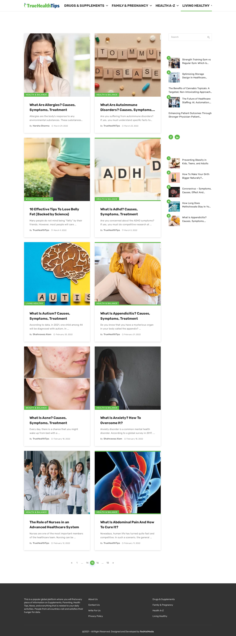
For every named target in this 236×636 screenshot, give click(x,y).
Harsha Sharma (41, 125)
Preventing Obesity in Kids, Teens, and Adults (195, 161)
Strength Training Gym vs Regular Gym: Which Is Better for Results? (196, 61)
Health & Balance (36, 95)
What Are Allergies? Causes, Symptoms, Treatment (53, 107)
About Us (93, 599)
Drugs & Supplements (84, 6)
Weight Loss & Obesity (38, 199)
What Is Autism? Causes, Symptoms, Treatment (50, 315)
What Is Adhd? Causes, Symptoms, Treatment (119, 211)
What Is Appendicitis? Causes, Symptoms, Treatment (125, 315)
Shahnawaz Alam (42, 334)
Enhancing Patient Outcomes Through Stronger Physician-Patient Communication (190, 115)
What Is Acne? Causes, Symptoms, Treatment (48, 420)
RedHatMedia (147, 631)
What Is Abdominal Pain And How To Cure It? (127, 524)
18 (107, 562)
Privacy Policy (95, 616)
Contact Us (94, 605)
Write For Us (94, 610)
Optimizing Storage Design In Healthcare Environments (193, 76)
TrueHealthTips (112, 125)
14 (87, 562)
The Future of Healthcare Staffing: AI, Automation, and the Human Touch (196, 100)
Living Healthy (196, 6)
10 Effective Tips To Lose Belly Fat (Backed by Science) (54, 211)
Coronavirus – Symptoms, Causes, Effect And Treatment (196, 190)
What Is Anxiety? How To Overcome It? (120, 420)
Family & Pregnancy (130, 6)
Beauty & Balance (36, 408)
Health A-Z (165, 6)
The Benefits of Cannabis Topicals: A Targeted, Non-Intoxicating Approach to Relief (189, 90)
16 (97, 562)
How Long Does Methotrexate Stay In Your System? (197, 205)
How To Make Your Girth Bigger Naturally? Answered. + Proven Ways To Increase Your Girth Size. (196, 176)
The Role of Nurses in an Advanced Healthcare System (54, 524)
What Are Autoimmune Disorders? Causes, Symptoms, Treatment (126, 107)
